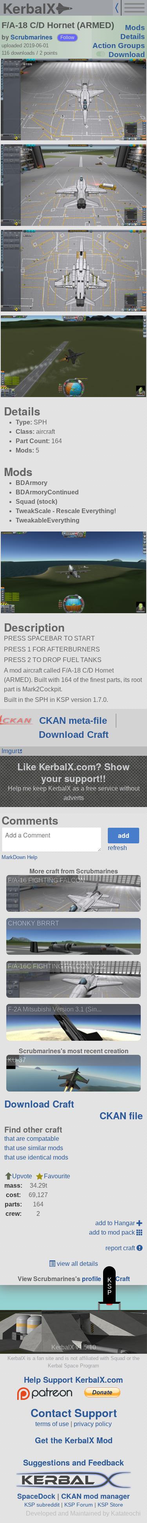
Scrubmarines (32, 36)
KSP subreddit (42, 1505)
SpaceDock (36, 1496)
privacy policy (93, 1424)
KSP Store (110, 1505)
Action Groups (119, 45)
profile (91, 1278)
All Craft (118, 1278)
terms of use (52, 1424)
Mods (135, 27)
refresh (117, 848)
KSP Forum (78, 1505)
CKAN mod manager (95, 1496)
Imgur (9, 751)
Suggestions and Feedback (73, 1462)
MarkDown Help (19, 857)
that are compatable (31, 1138)
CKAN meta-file (73, 720)
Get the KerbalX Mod (74, 1440)
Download (127, 54)
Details (132, 36)
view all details (76, 1263)
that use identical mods (36, 1157)
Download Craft (74, 734)
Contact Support (74, 1413)
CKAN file (121, 1115)
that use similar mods (33, 1148)
